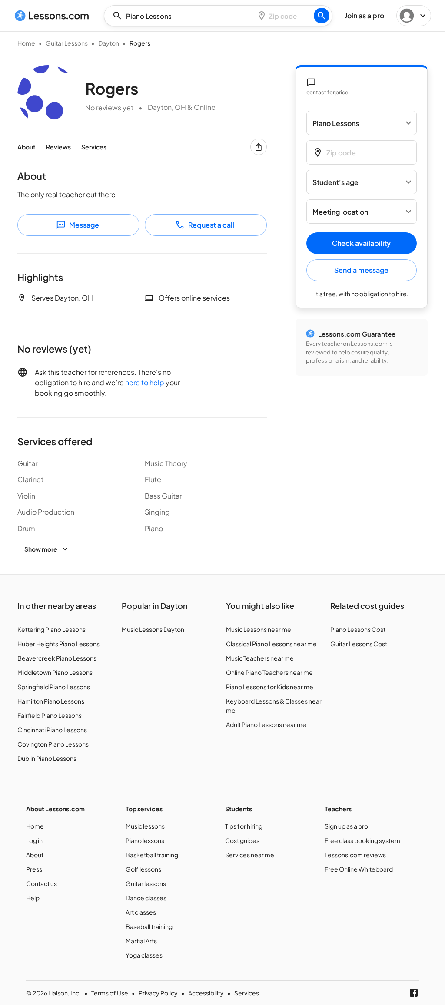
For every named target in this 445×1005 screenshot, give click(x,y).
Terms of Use (109, 993)
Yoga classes (144, 955)
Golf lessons (143, 869)
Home (26, 43)
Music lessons (145, 826)
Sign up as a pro (346, 826)
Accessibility (206, 993)
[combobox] (180, 16)
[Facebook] (413, 993)
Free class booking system (362, 840)
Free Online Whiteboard (359, 869)
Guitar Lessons (67, 43)
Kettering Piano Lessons (51, 629)
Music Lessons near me (258, 629)
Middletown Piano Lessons (55, 672)
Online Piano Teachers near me (269, 672)
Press (34, 869)
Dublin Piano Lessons (46, 758)
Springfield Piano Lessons (53, 687)
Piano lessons (145, 840)
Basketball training (152, 855)
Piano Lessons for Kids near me (269, 687)
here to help (144, 382)
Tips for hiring (243, 826)
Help (33, 898)
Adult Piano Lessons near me (266, 724)
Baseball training (149, 926)
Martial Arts (141, 941)
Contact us (41, 883)
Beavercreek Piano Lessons (56, 658)
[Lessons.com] (52, 15)
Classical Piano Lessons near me (271, 644)
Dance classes (146, 898)
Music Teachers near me (260, 658)
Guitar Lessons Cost (358, 644)
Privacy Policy (158, 993)
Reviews (58, 147)
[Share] (258, 147)
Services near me (249, 855)
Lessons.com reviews (355, 855)
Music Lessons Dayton (153, 629)
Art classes (141, 912)
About (26, 147)
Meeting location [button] (340, 211)
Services (93, 147)
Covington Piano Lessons (53, 744)
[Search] (321, 15)
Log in (34, 840)
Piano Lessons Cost (357, 629)
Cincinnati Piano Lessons (52, 730)
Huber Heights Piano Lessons (58, 644)
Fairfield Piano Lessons (49, 715)
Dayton (108, 43)
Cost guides (242, 840)
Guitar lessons (146, 883)
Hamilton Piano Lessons (50, 701)
